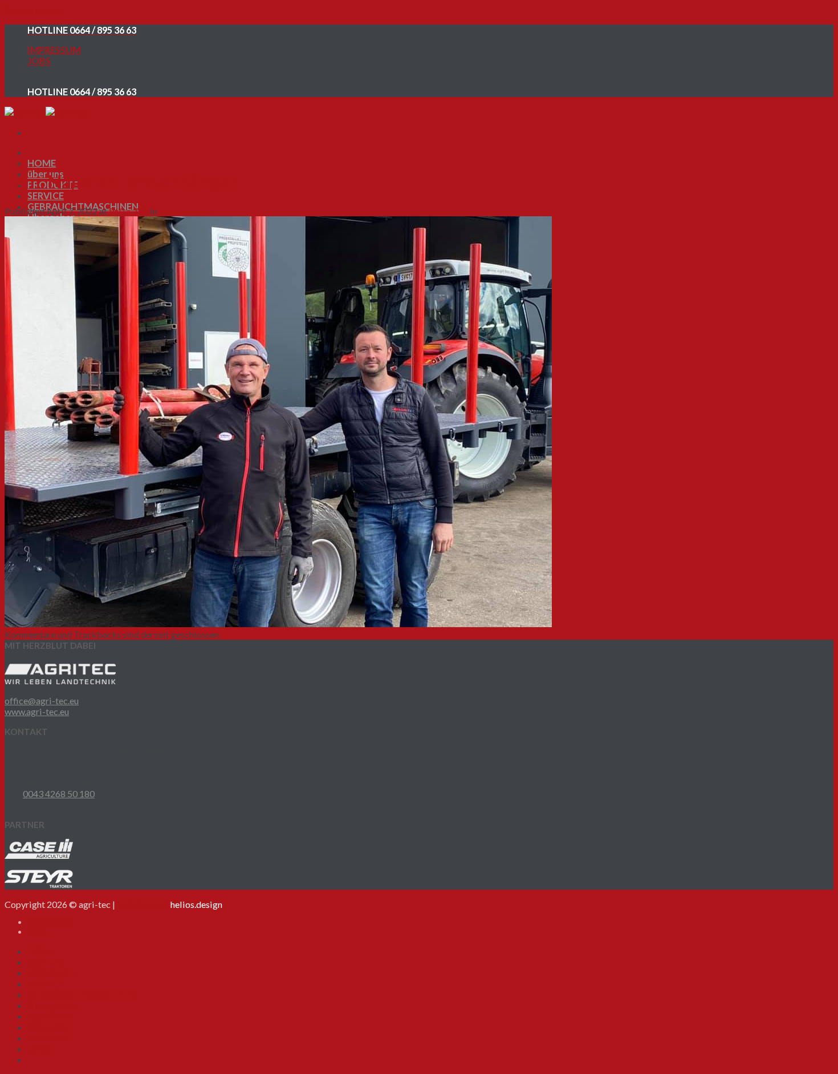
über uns (45, 961)
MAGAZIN (49, 1037)
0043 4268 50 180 (59, 793)
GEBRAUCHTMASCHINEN (83, 994)
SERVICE (45, 195)
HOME (41, 163)
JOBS (39, 60)
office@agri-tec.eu (42, 700)
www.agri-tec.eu (37, 711)
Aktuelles (47, 1026)
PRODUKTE (52, 972)
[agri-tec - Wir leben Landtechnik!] (46, 112)
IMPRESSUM (54, 50)
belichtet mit (169, 904)
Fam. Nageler (185, 210)
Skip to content (35, 10)
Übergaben (51, 1005)
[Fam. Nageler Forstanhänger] (278, 623)
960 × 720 (128, 210)
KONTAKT (50, 1016)
